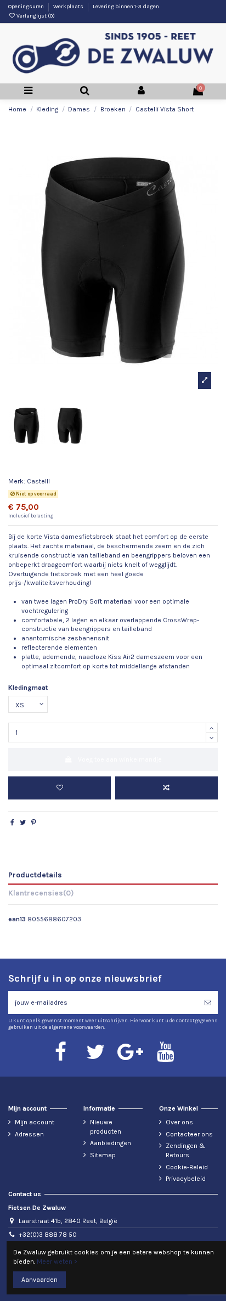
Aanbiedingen (110, 1143)
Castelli (38, 481)
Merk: (16, 481)
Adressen (29, 1134)
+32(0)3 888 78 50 (48, 1234)
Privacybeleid (186, 1178)
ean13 (17, 919)
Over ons (179, 1122)
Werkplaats (68, 6)
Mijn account (34, 1122)
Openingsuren (26, 6)
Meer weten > (57, 1261)
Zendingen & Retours (185, 1150)
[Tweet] (23, 822)
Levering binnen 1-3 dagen (126, 6)
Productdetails (35, 874)
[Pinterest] (33, 822)
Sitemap (103, 1155)
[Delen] (12, 822)
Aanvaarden (39, 1279)
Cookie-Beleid (187, 1167)
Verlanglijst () (35, 16)
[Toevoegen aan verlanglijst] (59, 787)
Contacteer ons (189, 1134)
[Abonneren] (208, 1002)
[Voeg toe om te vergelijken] (166, 787)
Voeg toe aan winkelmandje (120, 759)
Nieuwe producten (105, 1126)
